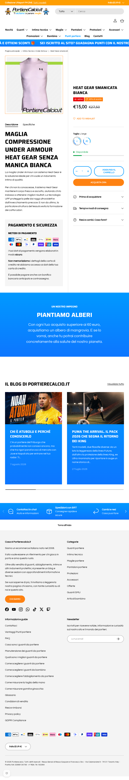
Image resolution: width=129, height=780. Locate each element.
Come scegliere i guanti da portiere (24, 663)
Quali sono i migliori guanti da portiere (26, 657)
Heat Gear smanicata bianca (62, 51)
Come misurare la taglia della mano (25, 682)
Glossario (10, 695)
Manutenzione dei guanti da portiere (25, 651)
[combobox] (89, 11)
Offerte (71, 586)
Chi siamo (15, 599)
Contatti (98, 36)
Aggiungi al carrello (109, 171)
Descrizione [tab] (11, 124)
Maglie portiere (75, 561)
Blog (87, 36)
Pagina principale (12, 51)
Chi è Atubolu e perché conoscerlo (30, 434)
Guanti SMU (73, 592)
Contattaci (11, 625)
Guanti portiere (75, 548)
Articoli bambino (76, 598)
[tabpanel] (34, 171)
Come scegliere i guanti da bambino (25, 670)
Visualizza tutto (115, 384)
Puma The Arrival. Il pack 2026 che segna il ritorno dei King (95, 436)
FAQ (7, 638)
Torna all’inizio (64, 525)
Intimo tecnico (75, 554)
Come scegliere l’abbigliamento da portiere (29, 676)
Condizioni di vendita (16, 701)
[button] (122, 20)
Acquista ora (98, 182)
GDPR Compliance (15, 720)
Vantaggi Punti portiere (18, 632)
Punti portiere (73, 36)
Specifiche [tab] (29, 124)
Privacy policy (13, 714)
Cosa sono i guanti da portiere (22, 644)
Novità (9, 30)
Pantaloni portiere (77, 567)
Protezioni (72, 573)
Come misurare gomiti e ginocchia (24, 689)
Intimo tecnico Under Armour (35, 51)
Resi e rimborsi (13, 707)
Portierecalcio (18, 762)
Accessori (72, 579)
